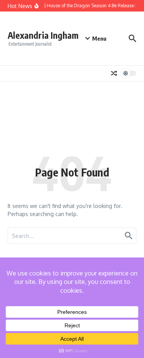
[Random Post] (114, 73)
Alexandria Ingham (43, 35)
